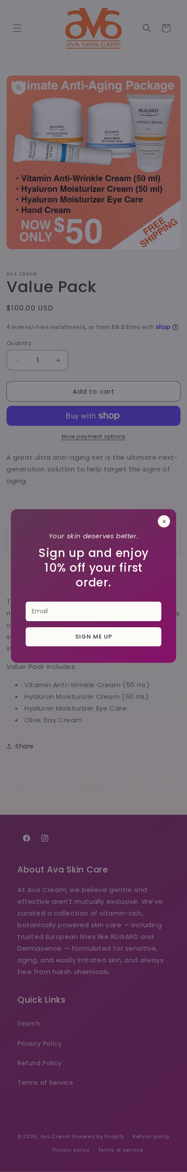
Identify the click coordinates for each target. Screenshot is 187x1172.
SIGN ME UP (93, 636)
